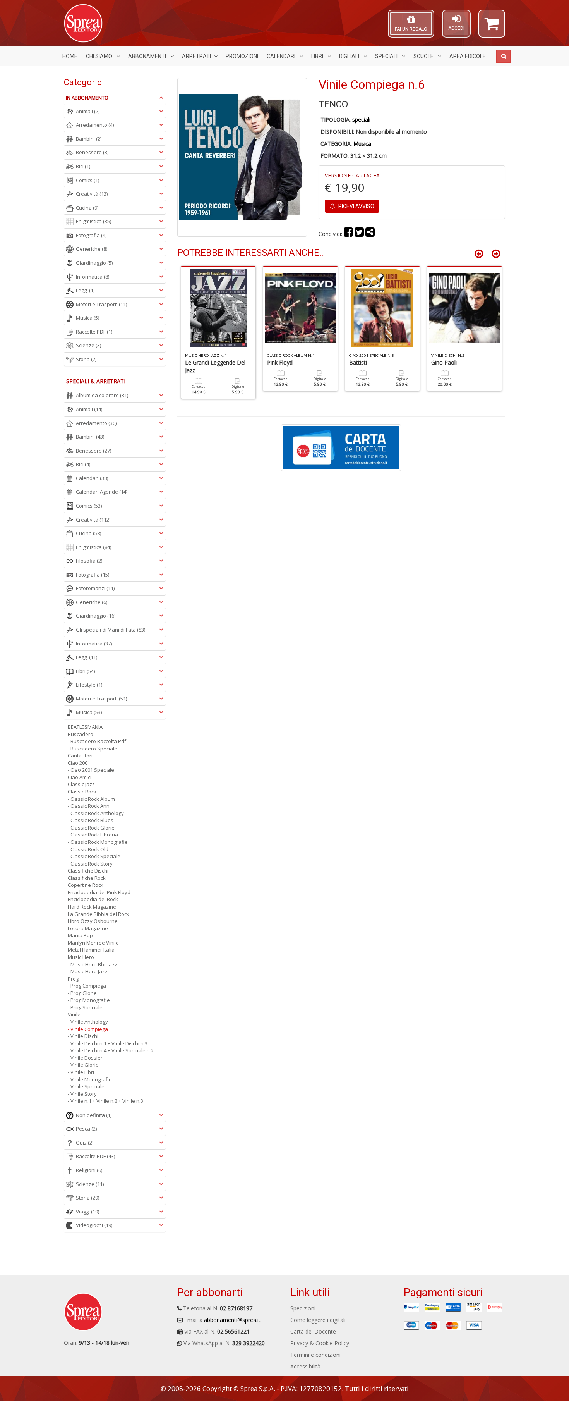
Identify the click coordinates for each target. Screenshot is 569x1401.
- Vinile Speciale (86, 1086)
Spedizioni (302, 1308)
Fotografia (91, 235)
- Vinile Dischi (83, 1036)
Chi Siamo (99, 56)
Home (69, 56)
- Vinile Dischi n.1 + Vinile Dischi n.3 (107, 1043)
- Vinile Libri (81, 1072)
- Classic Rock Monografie (98, 841)
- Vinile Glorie (83, 1064)
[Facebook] (348, 234)
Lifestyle (89, 684)
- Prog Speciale (85, 1007)
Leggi (85, 290)
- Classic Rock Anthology (96, 813)
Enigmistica (93, 221)
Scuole (424, 56)
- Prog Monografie (89, 1000)
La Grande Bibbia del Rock (98, 913)
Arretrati (196, 56)
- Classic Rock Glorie (91, 827)
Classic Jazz (81, 784)
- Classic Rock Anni (89, 805)
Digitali (349, 56)
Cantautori (80, 755)
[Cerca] (503, 56)
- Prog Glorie (82, 993)
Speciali (387, 56)
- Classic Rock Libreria (93, 834)
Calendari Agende (101, 491)
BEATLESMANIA (85, 726)
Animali (87, 111)
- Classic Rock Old (88, 849)
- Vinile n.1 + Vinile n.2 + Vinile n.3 (105, 1100)
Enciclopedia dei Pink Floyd (99, 892)
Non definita (93, 1115)
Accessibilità (305, 1366)
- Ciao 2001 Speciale (91, 769)
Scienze (88, 345)
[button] (491, 27)
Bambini (88, 138)
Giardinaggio (94, 262)
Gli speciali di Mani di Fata (110, 629)
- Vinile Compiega (88, 1029)
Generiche (91, 248)
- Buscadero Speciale (92, 748)
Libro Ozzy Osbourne (93, 920)
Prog (73, 978)
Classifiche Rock (87, 877)
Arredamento (95, 124)
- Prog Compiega (87, 985)
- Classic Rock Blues (90, 820)
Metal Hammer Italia (91, 949)
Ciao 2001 (79, 762)
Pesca (86, 1128)
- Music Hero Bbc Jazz (92, 964)
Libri (317, 56)
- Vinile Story (82, 1093)
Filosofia (89, 560)
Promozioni (242, 56)
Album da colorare (102, 395)
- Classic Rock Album (91, 798)
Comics (87, 180)
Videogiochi (94, 1225)
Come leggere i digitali (318, 1320)
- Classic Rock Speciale (94, 856)
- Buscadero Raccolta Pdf (97, 741)
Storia (86, 359)
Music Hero (81, 957)
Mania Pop (80, 935)
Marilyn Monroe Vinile (93, 942)
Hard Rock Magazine (92, 906)
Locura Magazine (88, 928)
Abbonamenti (147, 56)
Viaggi (87, 1211)
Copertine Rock (85, 884)
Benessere (92, 152)
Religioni (89, 1170)
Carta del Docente (313, 1331)
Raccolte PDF (94, 331)
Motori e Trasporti (101, 304)
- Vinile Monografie (90, 1079)
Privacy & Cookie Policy (319, 1343)
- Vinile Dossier (85, 1057)
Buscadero (80, 734)
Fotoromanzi (95, 588)
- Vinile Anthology (88, 1021)
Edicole (467, 56)
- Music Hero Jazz (88, 971)
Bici (83, 166)
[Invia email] (370, 234)
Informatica (92, 276)
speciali (361, 119)
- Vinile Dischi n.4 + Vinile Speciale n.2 (111, 1050)
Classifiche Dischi (88, 870)
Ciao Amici (79, 777)
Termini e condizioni (315, 1354)
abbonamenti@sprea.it (232, 1320)
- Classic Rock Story (90, 863)
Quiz (84, 1142)
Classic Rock (82, 791)
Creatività (92, 193)
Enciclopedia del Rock (93, 899)
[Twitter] (359, 234)
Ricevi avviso (355, 206)
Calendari (281, 56)
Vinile (74, 1014)
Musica (362, 143)
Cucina (87, 207)
